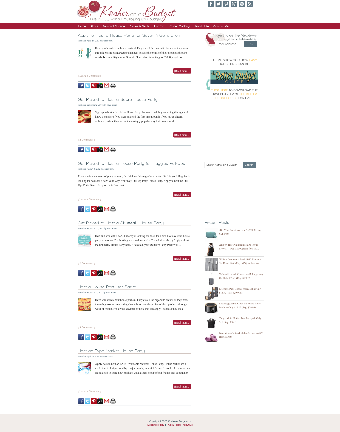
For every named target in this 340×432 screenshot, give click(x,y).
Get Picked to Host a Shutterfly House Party (121, 223)
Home (82, 26)
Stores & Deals (139, 26)
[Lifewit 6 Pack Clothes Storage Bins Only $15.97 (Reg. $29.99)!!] (212, 294)
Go (251, 44)
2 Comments (87, 139)
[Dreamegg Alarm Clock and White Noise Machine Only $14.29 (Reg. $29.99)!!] (212, 308)
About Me (188, 425)
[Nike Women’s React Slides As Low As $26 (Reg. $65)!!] (212, 338)
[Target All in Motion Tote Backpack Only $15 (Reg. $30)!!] (212, 323)
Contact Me (221, 26)
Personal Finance (114, 26)
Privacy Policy (174, 425)
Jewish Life (201, 26)
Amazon (159, 26)
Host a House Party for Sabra (107, 287)
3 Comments (87, 327)
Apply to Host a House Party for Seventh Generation (129, 35)
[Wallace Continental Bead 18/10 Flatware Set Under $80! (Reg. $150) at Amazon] (212, 264)
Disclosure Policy (156, 425)
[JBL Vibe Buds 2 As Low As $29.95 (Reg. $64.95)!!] (212, 235)
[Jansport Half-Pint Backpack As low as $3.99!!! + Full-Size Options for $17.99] (212, 249)
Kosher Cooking (179, 26)
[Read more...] (182, 71)
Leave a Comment (90, 75)
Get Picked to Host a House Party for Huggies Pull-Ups (131, 163)
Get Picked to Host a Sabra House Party (118, 99)
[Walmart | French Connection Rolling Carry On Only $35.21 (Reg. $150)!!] (212, 279)
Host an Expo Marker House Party (111, 351)
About (94, 26)
